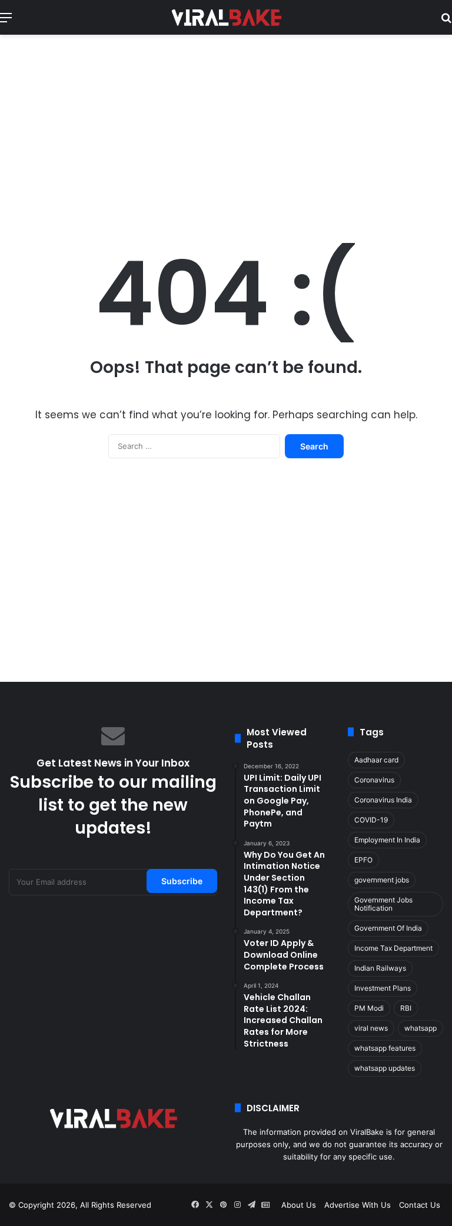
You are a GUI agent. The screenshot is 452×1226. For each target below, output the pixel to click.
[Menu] (6, 21)
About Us (298, 1205)
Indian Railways (380, 968)
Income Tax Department (393, 948)
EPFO (363, 859)
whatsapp (420, 1028)
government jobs (381, 879)
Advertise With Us (357, 1205)
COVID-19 (371, 819)
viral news (371, 1028)
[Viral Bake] (226, 17)
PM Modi (369, 1008)
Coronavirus (374, 779)
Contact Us (419, 1205)
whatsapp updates (384, 1068)
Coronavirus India (383, 799)
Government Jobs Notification (383, 903)
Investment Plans (382, 988)
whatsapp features (385, 1048)
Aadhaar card (376, 759)
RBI (405, 1008)
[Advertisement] (226, 128)
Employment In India (387, 839)
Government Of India (388, 928)
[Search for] (446, 21)
